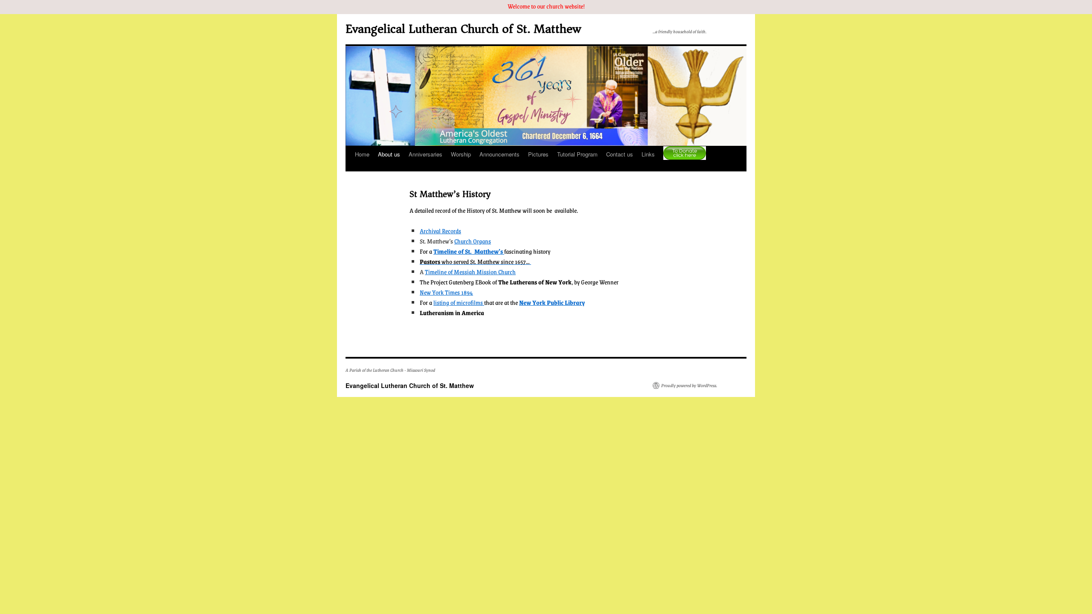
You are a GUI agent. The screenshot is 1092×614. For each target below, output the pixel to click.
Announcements (499, 154)
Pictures (538, 154)
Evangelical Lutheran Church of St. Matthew (463, 28)
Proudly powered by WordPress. (689, 385)
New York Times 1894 (446, 292)
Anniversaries (425, 154)
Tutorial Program (577, 154)
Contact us (619, 154)
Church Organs (472, 241)
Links (648, 154)
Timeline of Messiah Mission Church (470, 271)
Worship (461, 154)
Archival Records (440, 231)
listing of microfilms (458, 302)
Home (362, 154)
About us (389, 154)
